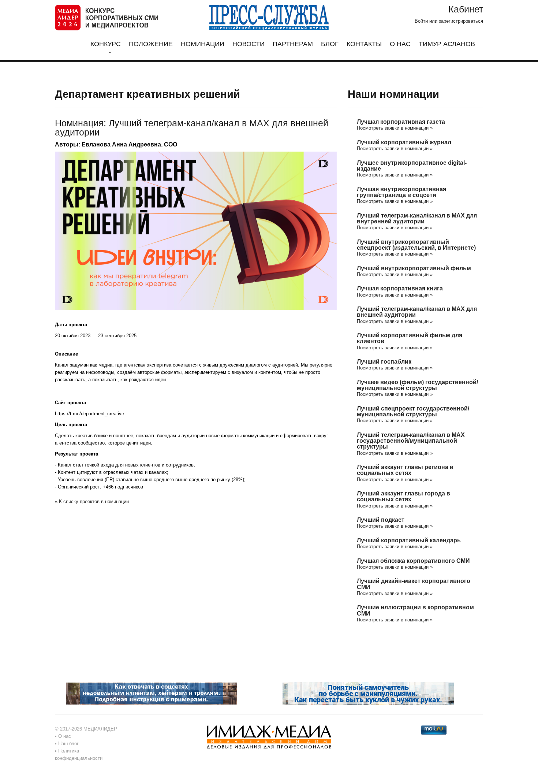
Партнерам (293, 44)
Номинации (202, 44)
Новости (248, 44)
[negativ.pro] (151, 693)
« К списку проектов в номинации (92, 501)
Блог (330, 44)
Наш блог (68, 743)
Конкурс (105, 44)
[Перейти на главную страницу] (106, 17)
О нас (400, 44)
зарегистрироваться (461, 21)
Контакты (364, 44)
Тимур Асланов (447, 44)
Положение (151, 44)
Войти (421, 21)
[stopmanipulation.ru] (368, 693)
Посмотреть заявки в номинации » (395, 128)
